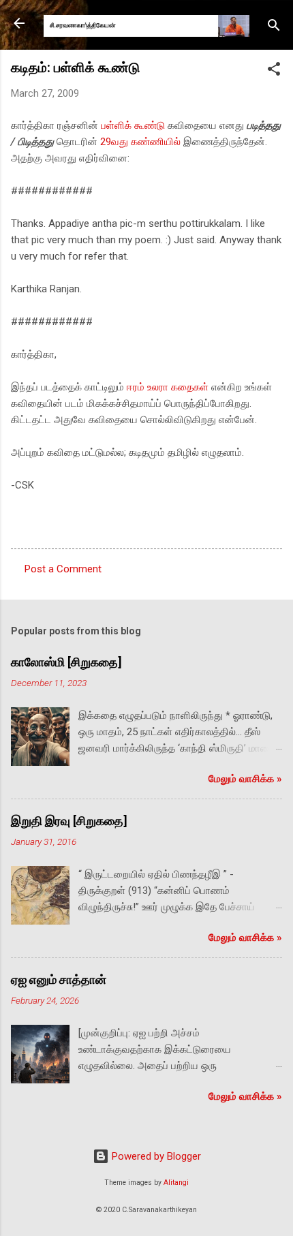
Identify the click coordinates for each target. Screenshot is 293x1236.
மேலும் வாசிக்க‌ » (245, 779)
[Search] (274, 27)
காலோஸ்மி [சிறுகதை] (66, 662)
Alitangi (176, 1182)
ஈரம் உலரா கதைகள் (168, 387)
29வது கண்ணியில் (140, 142)
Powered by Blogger (155, 1156)
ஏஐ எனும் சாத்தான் (58, 979)
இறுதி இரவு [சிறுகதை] (69, 821)
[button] (274, 71)
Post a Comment (63, 569)
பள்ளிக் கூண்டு (133, 125)
